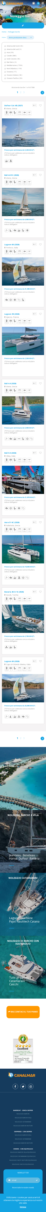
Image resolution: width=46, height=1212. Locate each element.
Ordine (4, 37)
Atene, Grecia (11, 109)
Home (4, 32)
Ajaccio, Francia (12, 317)
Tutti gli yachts (19, 977)
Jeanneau (15, 855)
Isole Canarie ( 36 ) (13, 59)
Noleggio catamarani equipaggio (23, 1156)
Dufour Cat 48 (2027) (13, 105)
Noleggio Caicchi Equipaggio (23, 1164)
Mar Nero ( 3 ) (11, 62)
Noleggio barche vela (23, 1118)
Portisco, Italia (12, 248)
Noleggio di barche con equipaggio (23, 942)
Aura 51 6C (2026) (12, 522)
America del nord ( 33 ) (15, 46)
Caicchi (13, 984)
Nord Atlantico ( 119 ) (14, 68)
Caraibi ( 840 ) (11, 56)
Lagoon (14, 918)
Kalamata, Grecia (13, 525)
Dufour (24, 858)
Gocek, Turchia (12, 595)
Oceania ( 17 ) (11, 72)
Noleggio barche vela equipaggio (23, 1152)
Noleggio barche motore (23, 1126)
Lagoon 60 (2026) (12, 244)
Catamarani (17, 981)
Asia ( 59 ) (10, 52)
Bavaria (35, 858)
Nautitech (23, 921)
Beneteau (29, 855)
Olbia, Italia (10, 456)
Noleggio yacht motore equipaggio (23, 1160)
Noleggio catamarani (23, 878)
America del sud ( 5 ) (14, 49)
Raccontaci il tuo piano (24, 1012)
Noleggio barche (14, 32)
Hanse (13, 858)
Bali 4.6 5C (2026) (11, 175)
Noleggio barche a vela (23, 815)
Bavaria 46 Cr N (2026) (14, 592)
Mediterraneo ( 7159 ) (14, 65)
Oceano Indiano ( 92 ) (14, 75)
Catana (34, 921)
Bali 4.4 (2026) (10, 383)
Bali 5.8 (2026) (10, 453)
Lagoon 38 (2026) (12, 314)
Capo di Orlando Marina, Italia (18, 664)
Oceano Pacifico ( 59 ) (14, 78)
